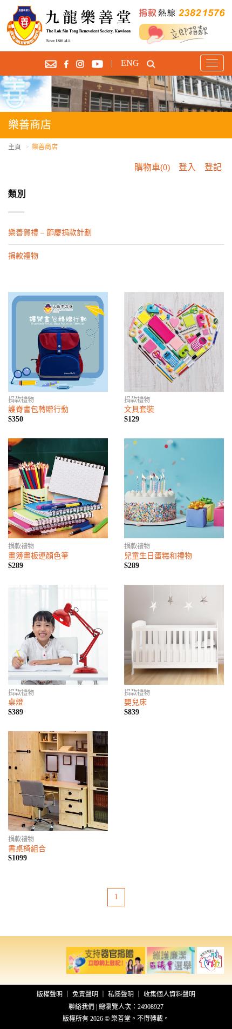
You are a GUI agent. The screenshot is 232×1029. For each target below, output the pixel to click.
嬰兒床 (135, 702)
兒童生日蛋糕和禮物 (158, 556)
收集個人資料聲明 (169, 994)
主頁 (14, 147)
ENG (130, 63)
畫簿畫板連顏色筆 (38, 556)
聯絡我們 (81, 1007)
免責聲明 (85, 994)
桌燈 (15, 702)
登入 (187, 167)
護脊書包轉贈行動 (38, 409)
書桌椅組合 (27, 849)
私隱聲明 (121, 994)
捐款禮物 (23, 256)
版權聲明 (50, 994)
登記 (213, 167)
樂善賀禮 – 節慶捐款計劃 (50, 233)
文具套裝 (139, 409)
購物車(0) (152, 167)
